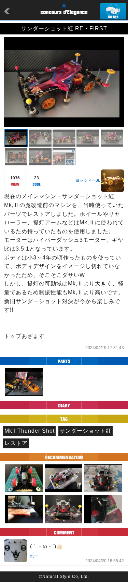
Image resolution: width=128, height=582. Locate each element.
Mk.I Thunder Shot (29, 431)
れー (34, 556)
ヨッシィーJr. (87, 180)
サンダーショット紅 (85, 431)
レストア (16, 443)
